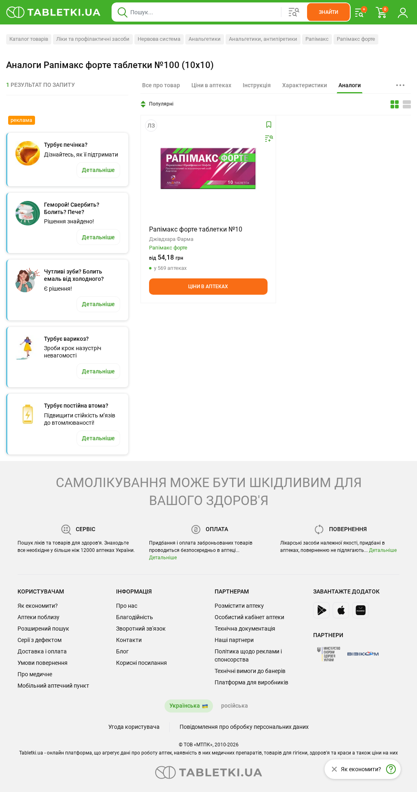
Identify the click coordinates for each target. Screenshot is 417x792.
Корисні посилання (141, 663)
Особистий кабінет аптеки (249, 617)
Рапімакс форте (356, 39)
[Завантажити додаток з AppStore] (341, 610)
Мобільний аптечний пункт (53, 685)
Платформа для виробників (251, 682)
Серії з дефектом (39, 640)
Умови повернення (43, 663)
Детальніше (163, 557)
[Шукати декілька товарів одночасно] (294, 12)
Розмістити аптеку (239, 605)
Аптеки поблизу (38, 617)
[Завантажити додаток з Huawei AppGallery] (360, 610)
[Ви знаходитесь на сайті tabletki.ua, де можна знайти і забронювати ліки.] (53, 12)
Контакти (129, 640)
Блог (122, 651)
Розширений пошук (43, 628)
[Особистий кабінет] (403, 12)
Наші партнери (234, 640)
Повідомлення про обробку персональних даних (244, 727)
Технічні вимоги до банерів (250, 671)
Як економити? (38, 605)
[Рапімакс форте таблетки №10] (208, 168)
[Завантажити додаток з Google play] (321, 610)
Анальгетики (205, 39)
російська (234, 705)
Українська (184, 705)
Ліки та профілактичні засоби (92, 39)
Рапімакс (317, 39)
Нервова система (159, 39)
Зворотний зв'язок (141, 628)
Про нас (126, 605)
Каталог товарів (28, 39)
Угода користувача (134, 727)
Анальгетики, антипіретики (263, 39)
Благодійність (134, 617)
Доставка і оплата (42, 651)
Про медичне (35, 674)
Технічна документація (245, 628)
